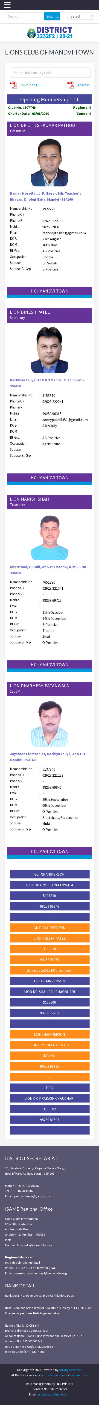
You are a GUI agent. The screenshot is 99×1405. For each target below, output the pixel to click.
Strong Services (70, 1370)
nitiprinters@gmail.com (54, 1394)
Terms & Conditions (54, 1375)
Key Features (79, 1375)
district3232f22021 (49, 33)
